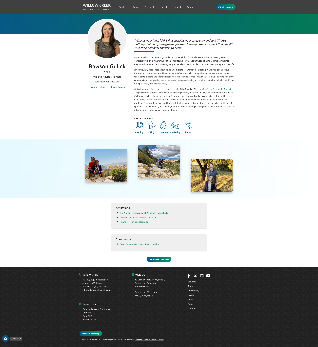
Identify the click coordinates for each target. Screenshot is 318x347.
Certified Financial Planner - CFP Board (138, 217)
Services (123, 7)
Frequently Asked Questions (96, 309)
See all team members (159, 259)
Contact (190, 7)
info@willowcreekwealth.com (96, 290)
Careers (191, 308)
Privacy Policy (89, 319)
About (178, 7)
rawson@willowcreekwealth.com (107, 87)
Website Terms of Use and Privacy (149, 339)
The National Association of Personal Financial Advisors (146, 213)
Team (136, 7)
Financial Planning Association (134, 222)
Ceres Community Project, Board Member (139, 244)
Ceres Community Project (218, 89)
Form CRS (87, 316)
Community (150, 7)
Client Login (224, 7)
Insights (165, 7)
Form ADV (87, 312)
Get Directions (142, 286)
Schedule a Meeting (90, 333)
